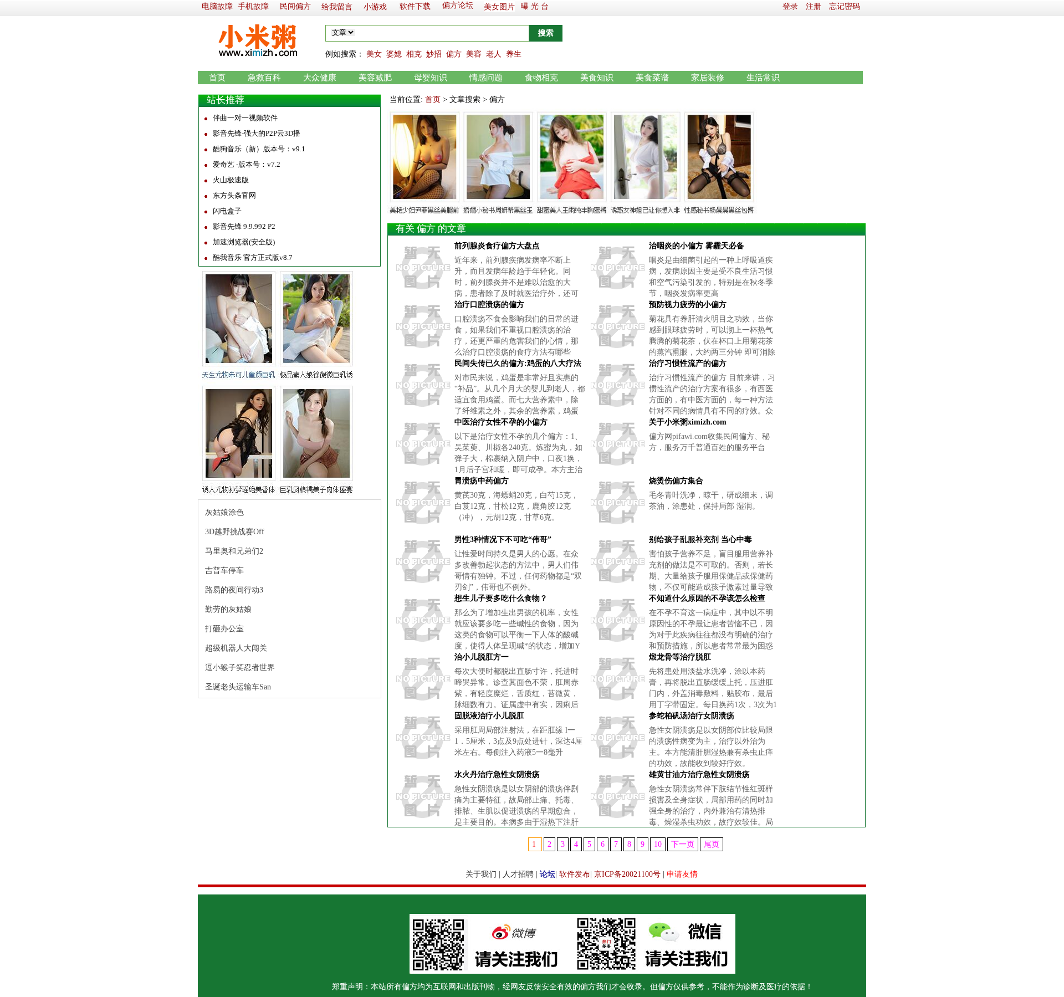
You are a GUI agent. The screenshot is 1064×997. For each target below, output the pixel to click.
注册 (813, 6)
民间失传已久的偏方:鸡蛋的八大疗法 (517, 363)
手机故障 (253, 6)
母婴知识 (430, 77)
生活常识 (763, 77)
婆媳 (394, 54)
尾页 (711, 844)
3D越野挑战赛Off (234, 532)
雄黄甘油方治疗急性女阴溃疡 (699, 774)
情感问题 (486, 77)
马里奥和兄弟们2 (234, 551)
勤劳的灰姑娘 (228, 609)
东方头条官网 (234, 195)
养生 (513, 54)
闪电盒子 (227, 211)
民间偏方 (295, 6)
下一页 (682, 844)
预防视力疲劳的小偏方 (688, 304)
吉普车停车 (224, 570)
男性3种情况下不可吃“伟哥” (502, 539)
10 (658, 844)
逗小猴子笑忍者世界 (240, 667)
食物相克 (541, 77)
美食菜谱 (652, 77)
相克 (414, 54)
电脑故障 (217, 6)
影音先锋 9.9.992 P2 (244, 226)
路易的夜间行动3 (234, 590)
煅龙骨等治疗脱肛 (680, 657)
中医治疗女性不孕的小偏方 (501, 422)
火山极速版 (231, 180)
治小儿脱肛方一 (481, 657)
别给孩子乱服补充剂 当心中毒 (700, 539)
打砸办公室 (224, 629)
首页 (217, 77)
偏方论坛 (457, 5)
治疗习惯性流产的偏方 (688, 363)
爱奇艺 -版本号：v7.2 (246, 164)
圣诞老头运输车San (238, 687)
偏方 (454, 54)
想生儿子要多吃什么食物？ (501, 598)
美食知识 (596, 77)
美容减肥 (375, 77)
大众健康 (319, 77)
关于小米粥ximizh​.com (688, 422)
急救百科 (264, 77)
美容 (474, 54)
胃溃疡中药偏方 (481, 481)
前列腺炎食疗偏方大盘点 (497, 246)
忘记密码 (844, 6)
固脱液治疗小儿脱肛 (489, 716)
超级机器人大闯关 (236, 648)
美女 (374, 54)
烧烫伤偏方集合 (676, 481)
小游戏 (375, 7)
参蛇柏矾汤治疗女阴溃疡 (691, 716)
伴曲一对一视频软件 (245, 118)
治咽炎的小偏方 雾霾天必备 (696, 246)
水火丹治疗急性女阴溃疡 (497, 774)
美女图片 (499, 7)
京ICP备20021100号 (627, 874)
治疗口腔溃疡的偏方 (489, 304)
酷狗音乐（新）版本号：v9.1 (259, 149)
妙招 (434, 54)
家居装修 (707, 77)
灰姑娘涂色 (224, 512)
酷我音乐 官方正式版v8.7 (253, 257)
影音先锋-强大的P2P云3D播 (256, 133)
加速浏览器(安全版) (244, 242)
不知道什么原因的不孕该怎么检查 (707, 598)
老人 (494, 54)
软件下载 (415, 6)
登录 (790, 6)
